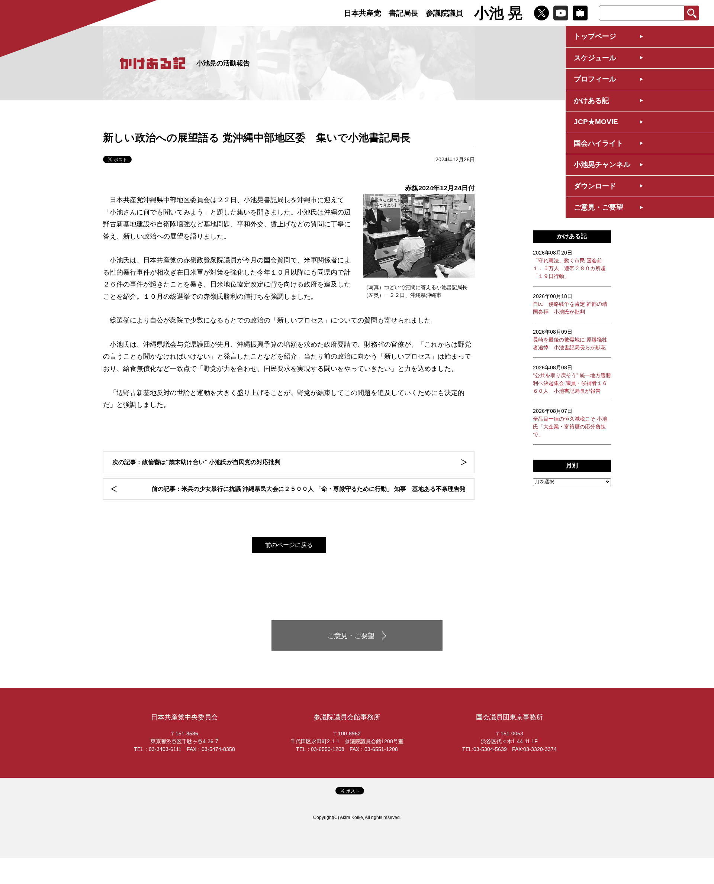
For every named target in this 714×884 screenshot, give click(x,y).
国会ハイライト (598, 143)
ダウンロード (595, 186)
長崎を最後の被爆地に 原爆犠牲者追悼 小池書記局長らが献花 (570, 339)
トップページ (595, 36)
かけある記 (591, 100)
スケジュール (595, 58)
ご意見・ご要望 (598, 207)
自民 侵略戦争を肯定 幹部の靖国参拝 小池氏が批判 (570, 304)
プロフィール (595, 79)
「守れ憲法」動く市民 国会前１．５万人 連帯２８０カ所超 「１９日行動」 (569, 264)
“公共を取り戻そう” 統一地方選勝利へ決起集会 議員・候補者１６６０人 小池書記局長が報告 (572, 379)
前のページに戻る (289, 545)
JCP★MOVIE (596, 122)
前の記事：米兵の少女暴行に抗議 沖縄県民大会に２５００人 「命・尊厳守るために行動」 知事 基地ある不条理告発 (309, 489)
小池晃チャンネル (602, 164)
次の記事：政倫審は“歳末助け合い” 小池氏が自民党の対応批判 (196, 462)
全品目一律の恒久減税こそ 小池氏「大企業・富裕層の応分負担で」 (570, 422)
